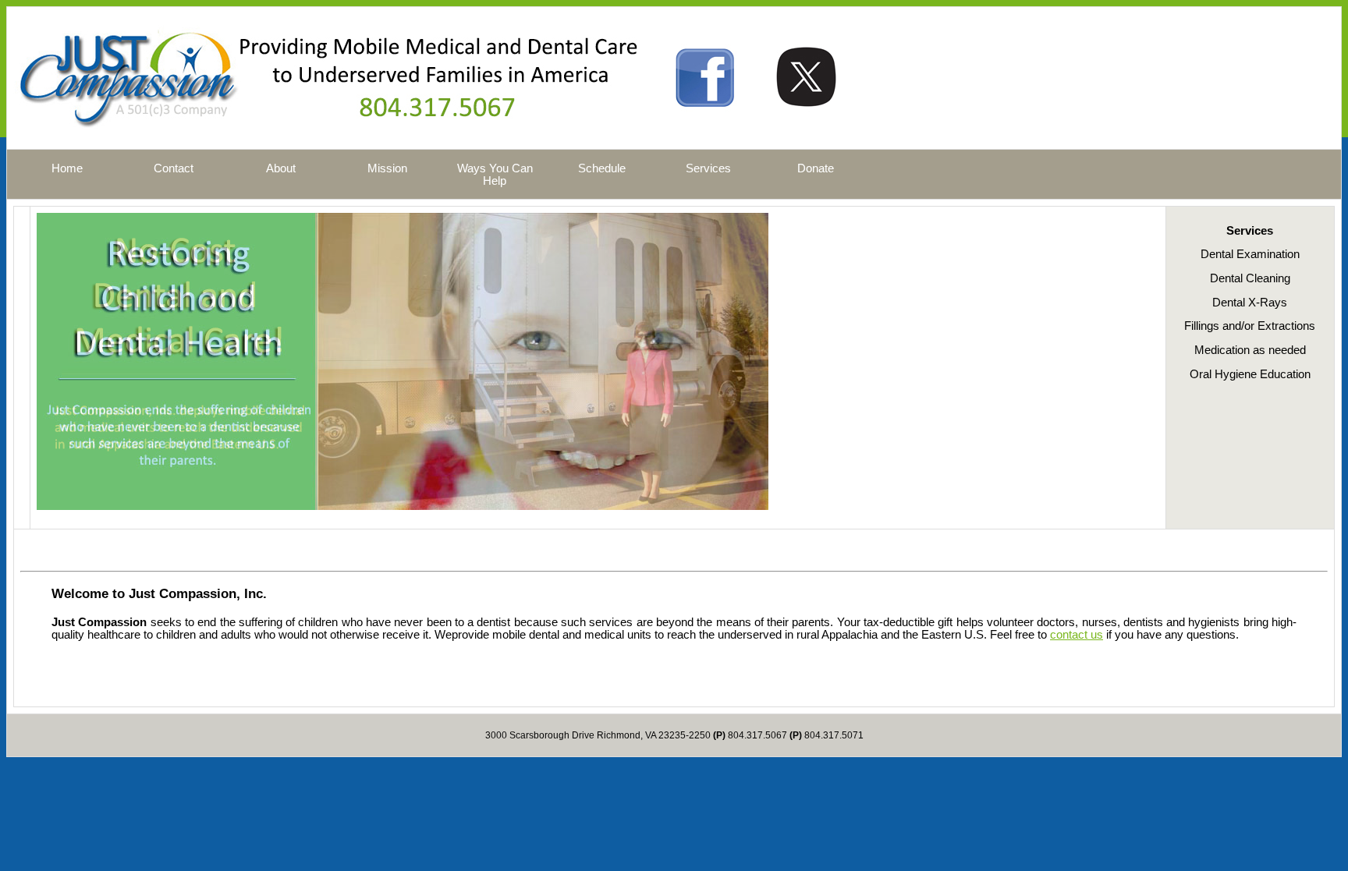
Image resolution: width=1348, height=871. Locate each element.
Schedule (602, 168)
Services (708, 168)
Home (67, 168)
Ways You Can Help (495, 174)
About (281, 168)
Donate (815, 168)
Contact (173, 168)
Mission (387, 168)
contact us (1076, 634)
